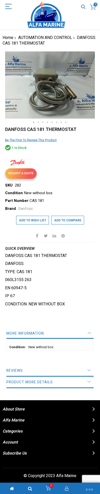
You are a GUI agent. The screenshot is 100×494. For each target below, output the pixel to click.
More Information (25, 333)
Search (83, 7)
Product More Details (29, 382)
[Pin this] (63, 235)
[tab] (50, 333)
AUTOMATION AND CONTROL (45, 38)
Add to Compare (67, 220)
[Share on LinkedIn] (54, 235)
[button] (34, 122)
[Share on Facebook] (36, 235)
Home (8, 38)
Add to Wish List (32, 220)
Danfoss (25, 208)
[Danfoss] (18, 162)
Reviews (14, 370)
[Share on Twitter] (45, 235)
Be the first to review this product (31, 140)
